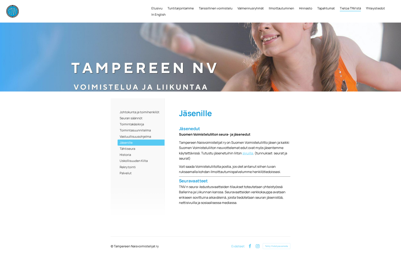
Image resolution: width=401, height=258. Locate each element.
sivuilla (247, 153)
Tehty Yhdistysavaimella (276, 246)
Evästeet (238, 246)
